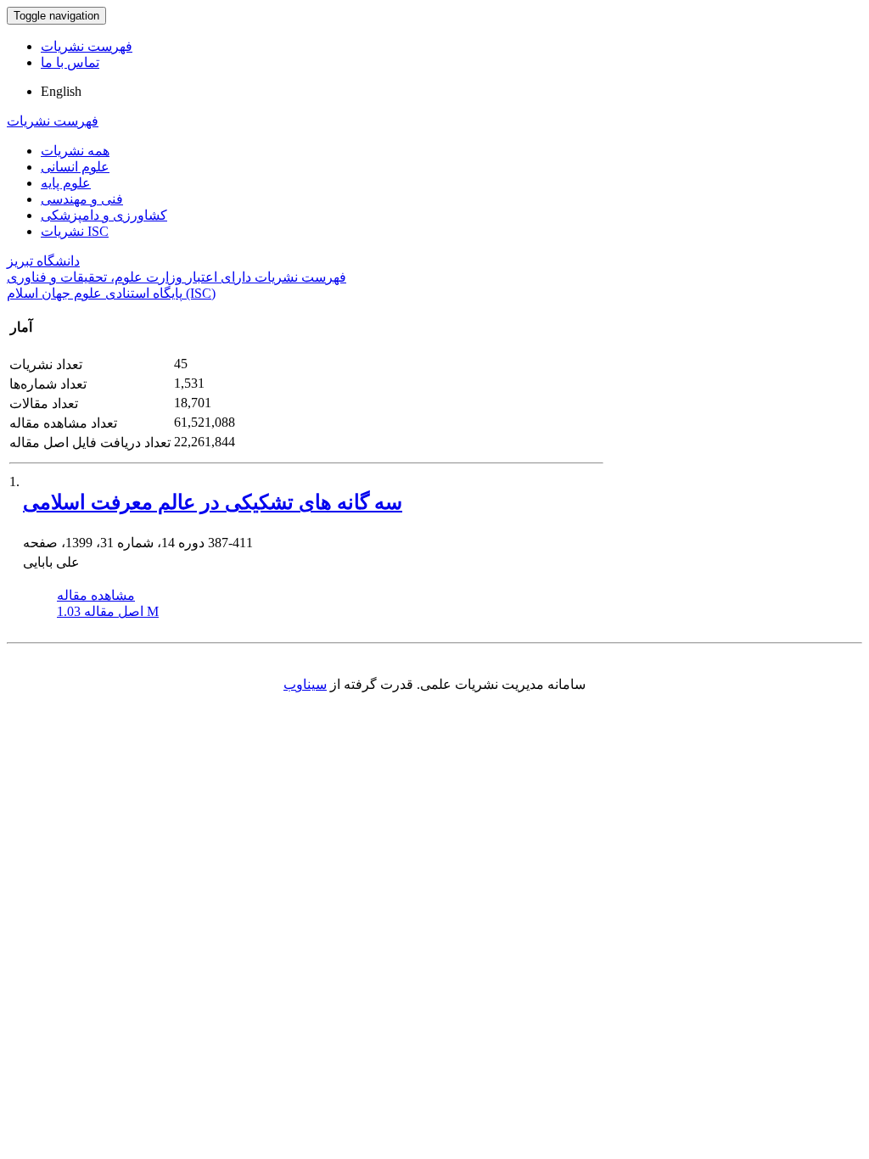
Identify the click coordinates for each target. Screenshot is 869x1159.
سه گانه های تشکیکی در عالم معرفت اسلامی (212, 502)
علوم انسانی (75, 167)
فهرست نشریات (86, 46)
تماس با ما (70, 62)
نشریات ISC (75, 231)
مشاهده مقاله (96, 595)
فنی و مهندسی (82, 199)
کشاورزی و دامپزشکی (104, 215)
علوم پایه (66, 183)
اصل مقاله (108, 611)
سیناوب (305, 684)
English (61, 91)
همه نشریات (75, 150)
